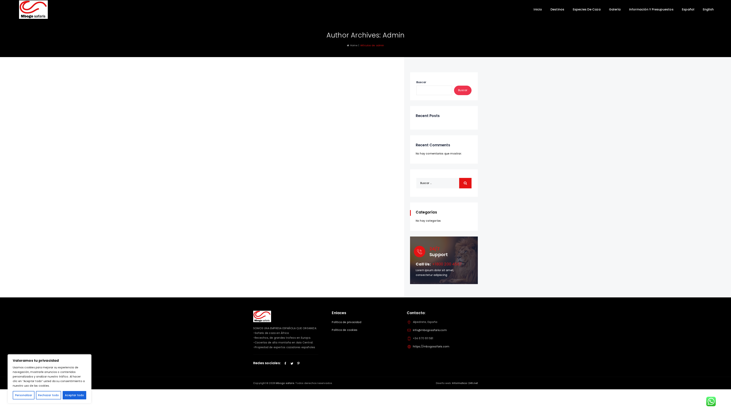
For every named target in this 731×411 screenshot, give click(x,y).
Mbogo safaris (285, 383)
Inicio (538, 9)
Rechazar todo (48, 395)
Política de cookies (344, 330)
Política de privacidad (346, 322)
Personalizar (23, 395)
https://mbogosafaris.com (431, 346)
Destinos (557, 9)
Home (353, 45)
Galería (615, 9)
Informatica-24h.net (465, 383)
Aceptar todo (74, 395)
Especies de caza (587, 9)
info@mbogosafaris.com (430, 330)
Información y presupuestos (651, 9)
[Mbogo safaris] (33, 9)
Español (688, 9)
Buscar (421, 82)
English (708, 9)
